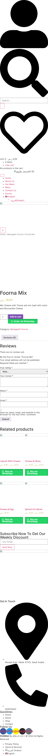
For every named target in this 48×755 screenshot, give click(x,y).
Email (3, 400)
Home (8, 178)
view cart (9, 165)
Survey (8, 193)
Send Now (7, 547)
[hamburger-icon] (2, 175)
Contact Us (10, 190)
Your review (6, 376)
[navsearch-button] (24, 96)
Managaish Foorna (15, 234)
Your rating (6, 368)
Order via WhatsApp (24, 321)
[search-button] (2, 106)
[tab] (9, 337)
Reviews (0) (10, 337)
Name (3, 391)
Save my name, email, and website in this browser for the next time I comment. (20, 413)
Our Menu (9, 184)
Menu (7, 187)
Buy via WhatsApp (7, 472)
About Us (9, 181)
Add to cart (15, 316)
